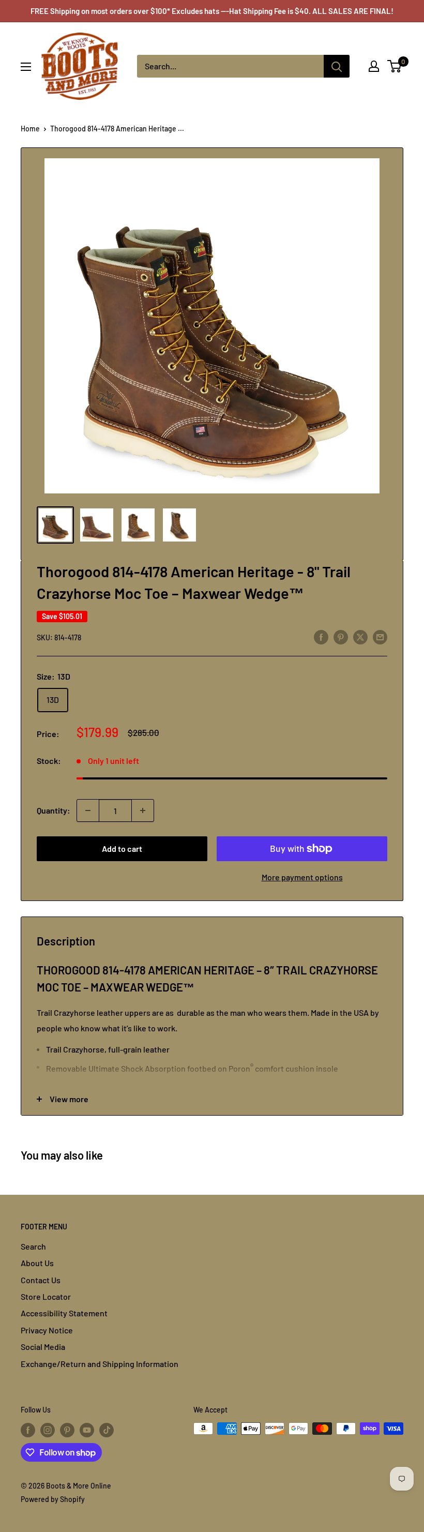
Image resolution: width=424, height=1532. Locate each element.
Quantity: (53, 810)
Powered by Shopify (53, 1499)
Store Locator (46, 1296)
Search (33, 1246)
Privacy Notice (47, 1330)
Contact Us (40, 1280)
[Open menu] (26, 67)
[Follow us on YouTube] (87, 1429)
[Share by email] (380, 636)
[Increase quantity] (143, 810)
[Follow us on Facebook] (28, 1429)
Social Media (43, 1346)
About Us (37, 1263)
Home (30, 128)
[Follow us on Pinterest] (67, 1429)
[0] (394, 66)
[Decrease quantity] (88, 810)
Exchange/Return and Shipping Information (99, 1364)
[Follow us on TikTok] (106, 1429)
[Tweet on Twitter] (360, 636)
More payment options (302, 877)
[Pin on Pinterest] (341, 636)
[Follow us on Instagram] (47, 1429)
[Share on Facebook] (321, 636)
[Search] (337, 66)
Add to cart (122, 848)
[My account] (374, 66)
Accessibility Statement (64, 1313)
